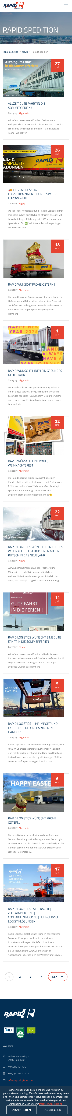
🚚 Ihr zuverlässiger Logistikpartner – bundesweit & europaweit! (33, 194)
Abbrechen (53, 1110)
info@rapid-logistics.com (20, 1080)
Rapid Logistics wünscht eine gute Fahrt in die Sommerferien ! (34, 639)
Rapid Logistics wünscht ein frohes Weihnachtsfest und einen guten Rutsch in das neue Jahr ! (35, 551)
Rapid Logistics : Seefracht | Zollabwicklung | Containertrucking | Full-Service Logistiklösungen (33, 915)
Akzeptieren (21, 1110)
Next (55, 976)
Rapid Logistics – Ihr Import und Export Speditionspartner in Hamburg (33, 727)
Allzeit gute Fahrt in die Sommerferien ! (26, 105)
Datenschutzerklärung (51, 1103)
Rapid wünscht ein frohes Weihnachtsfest (28, 463)
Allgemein (24, 113)
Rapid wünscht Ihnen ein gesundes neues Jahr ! (35, 372)
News (22, 203)
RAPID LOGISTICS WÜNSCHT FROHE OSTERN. (32, 820)
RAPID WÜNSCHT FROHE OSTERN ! (31, 284)
